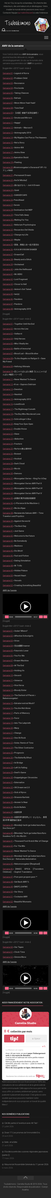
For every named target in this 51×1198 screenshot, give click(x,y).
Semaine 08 (8, 108)
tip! (14, 1039)
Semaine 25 (8, 195)
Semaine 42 (8, 279)
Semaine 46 (8, 299)
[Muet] (41, 616)
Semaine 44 (8, 289)
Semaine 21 (8, 175)
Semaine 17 (8, 152)
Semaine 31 (8, 225)
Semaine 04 (8, 88)
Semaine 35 (8, 245)
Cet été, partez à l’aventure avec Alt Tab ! (21, 1123)
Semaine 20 (8, 167)
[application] (25, 606)
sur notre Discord (25, 13)
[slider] (23, 616)
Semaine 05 (8, 93)
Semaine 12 (8, 128)
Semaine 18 (8, 157)
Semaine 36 (8, 249)
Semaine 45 (8, 294)
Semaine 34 (8, 240)
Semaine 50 (8, 576)
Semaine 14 (8, 138)
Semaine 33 (8, 235)
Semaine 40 (8, 269)
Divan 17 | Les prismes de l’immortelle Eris (22, 1133)
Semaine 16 (8, 147)
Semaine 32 (8, 230)
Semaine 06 (8, 98)
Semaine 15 (8, 143)
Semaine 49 (8, 570)
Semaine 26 (8, 200)
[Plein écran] (45, 616)
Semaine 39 (8, 264)
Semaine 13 (8, 133)
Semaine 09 (8, 113)
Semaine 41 (8, 274)
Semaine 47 (8, 304)
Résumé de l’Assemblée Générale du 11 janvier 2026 (26, 1164)
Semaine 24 (8, 190)
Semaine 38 (8, 259)
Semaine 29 (8, 215)
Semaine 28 (8, 210)
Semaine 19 (8, 162)
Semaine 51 (8, 580)
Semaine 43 (8, 284)
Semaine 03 (8, 83)
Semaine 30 (8, 220)
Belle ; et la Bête (10, 1142)
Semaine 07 (8, 103)
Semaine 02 (8, 78)
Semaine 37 (8, 254)
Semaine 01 (8, 73)
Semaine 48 (8, 309)
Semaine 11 (8, 123)
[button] (25, 606)
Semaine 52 (8, 585)
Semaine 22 (8, 180)
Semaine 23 (8, 185)
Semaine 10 (8, 118)
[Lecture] (7, 616)
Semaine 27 (8, 205)
